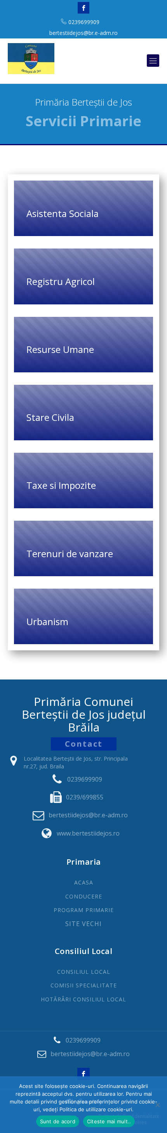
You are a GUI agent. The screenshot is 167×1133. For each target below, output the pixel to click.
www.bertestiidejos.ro (88, 833)
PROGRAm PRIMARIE (84, 910)
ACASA (83, 882)
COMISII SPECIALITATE (83, 985)
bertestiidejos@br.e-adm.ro (83, 32)
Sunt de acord (57, 1121)
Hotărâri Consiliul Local (83, 999)
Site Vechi (83, 924)
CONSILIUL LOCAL (83, 972)
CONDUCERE (83, 896)
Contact (84, 744)
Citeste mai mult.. (109, 1121)
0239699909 (83, 22)
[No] (157, 1105)
